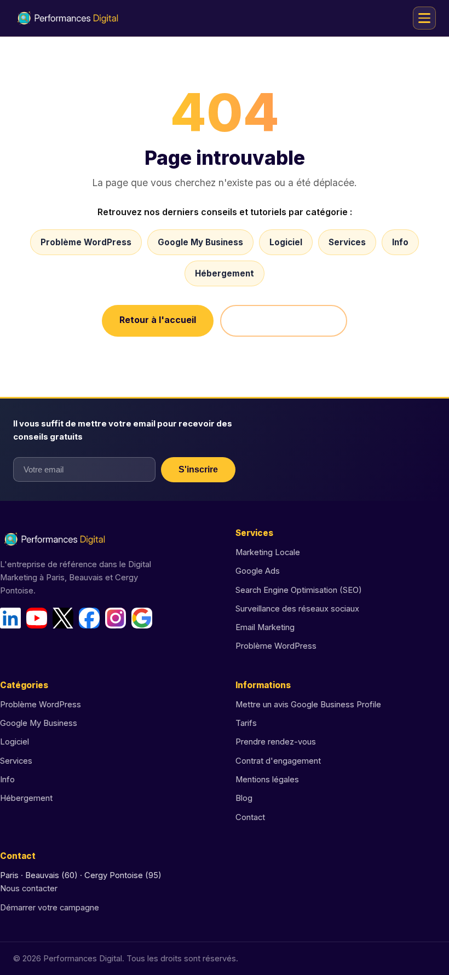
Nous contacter (28, 888)
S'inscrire (198, 469)
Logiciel (285, 242)
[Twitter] (63, 618)
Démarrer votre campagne (49, 908)
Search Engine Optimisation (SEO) (298, 590)
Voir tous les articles (284, 320)
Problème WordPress (86, 242)
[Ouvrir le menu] (424, 18)
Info (400, 242)
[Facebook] (89, 618)
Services (347, 242)
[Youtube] (36, 618)
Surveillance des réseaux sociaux (297, 609)
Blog (243, 798)
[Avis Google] (141, 618)
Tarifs (246, 723)
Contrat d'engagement (278, 761)
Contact (250, 817)
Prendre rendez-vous (275, 742)
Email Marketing (265, 627)
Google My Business (200, 242)
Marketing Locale (267, 552)
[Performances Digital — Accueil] (68, 18)
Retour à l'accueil (157, 319)
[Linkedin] (10, 618)
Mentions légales (267, 779)
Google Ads (257, 571)
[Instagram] (115, 618)
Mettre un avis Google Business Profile (308, 704)
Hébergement (224, 273)
